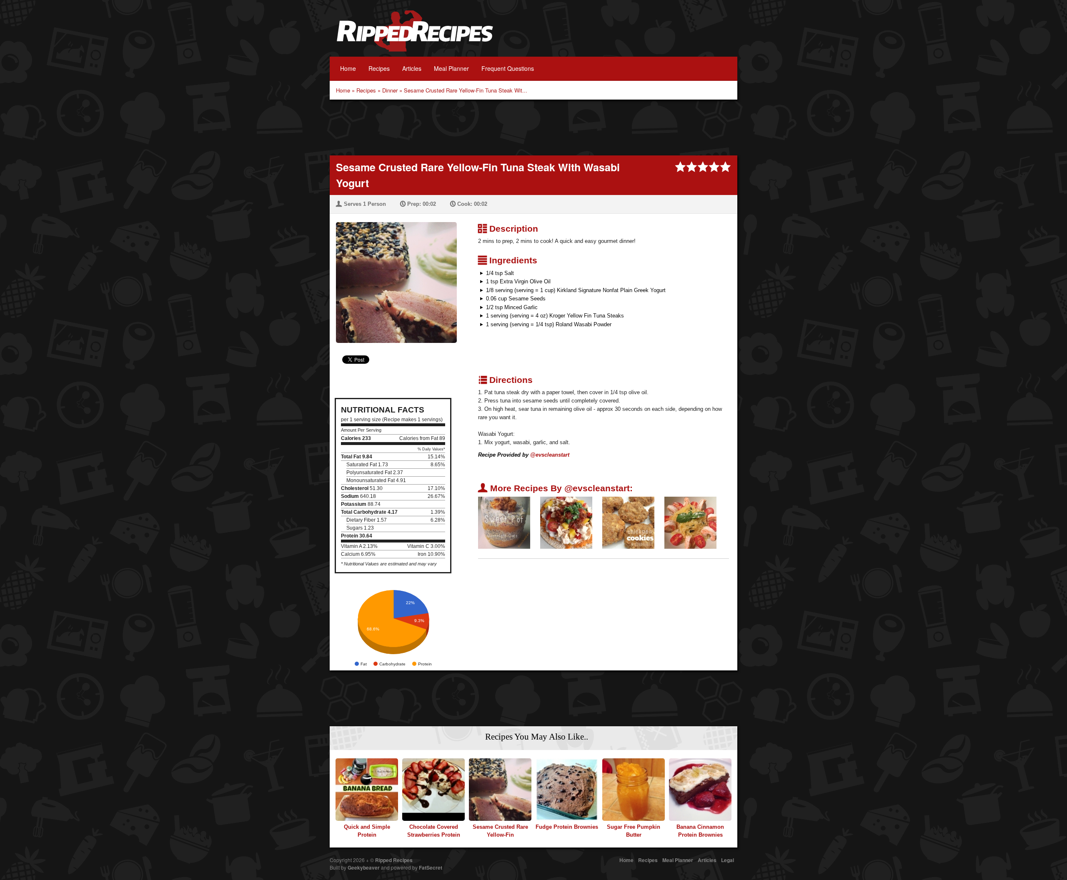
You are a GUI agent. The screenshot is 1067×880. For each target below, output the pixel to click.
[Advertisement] (533, 126)
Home (348, 68)
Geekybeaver (364, 867)
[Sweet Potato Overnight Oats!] (504, 522)
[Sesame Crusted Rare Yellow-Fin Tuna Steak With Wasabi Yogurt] (393, 277)
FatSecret (430, 867)
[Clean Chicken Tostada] (566, 522)
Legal (727, 860)
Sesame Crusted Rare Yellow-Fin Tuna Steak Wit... (465, 90)
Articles (411, 68)
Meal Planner (451, 68)
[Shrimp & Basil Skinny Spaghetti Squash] (690, 522)
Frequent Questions (507, 68)
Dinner (390, 90)
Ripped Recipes (414, 35)
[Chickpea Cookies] (628, 522)
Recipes (379, 68)
